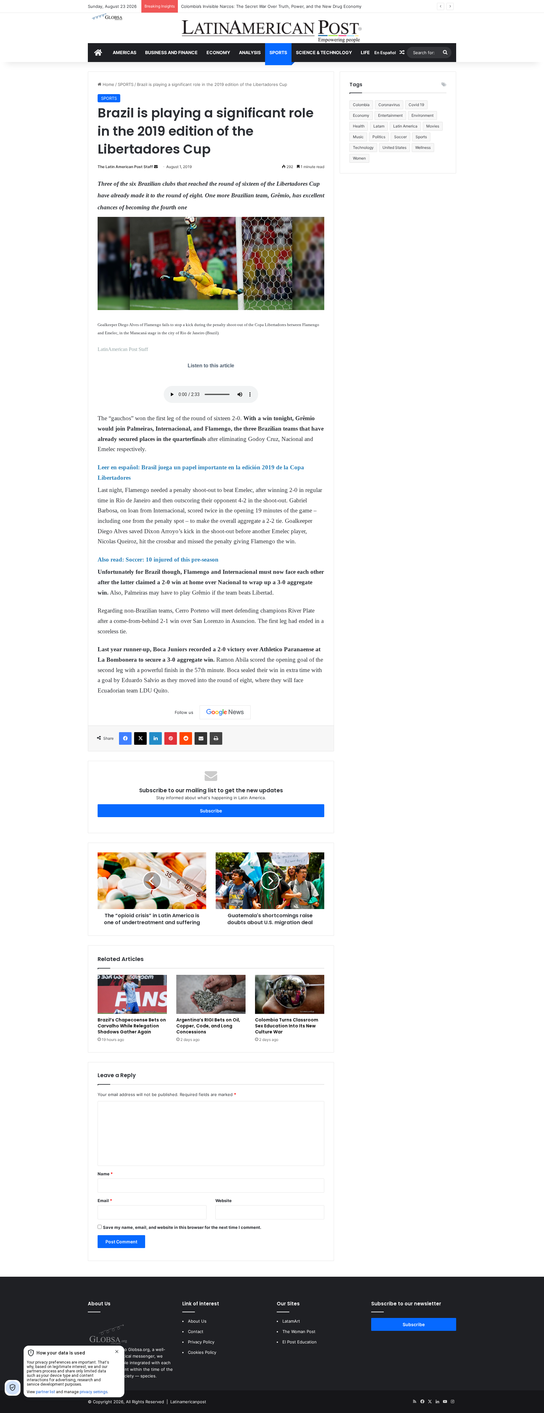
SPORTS (278, 52)
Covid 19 (416, 104)
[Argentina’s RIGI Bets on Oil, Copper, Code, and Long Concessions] (211, 994)
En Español (385, 52)
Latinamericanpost (188, 1401)
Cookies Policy (202, 1352)
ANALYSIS (250, 52)
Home (107, 84)
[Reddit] (185, 738)
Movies (432, 126)
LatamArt (291, 1321)
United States (394, 147)
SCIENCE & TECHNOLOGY (324, 52)
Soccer (400, 136)
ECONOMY (218, 52)
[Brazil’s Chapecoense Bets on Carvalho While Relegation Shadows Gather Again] (132, 994)
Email (105, 1200)
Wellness (423, 147)
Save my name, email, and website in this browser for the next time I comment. (182, 1227)
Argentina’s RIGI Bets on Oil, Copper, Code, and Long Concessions (208, 1026)
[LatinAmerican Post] (272, 28)
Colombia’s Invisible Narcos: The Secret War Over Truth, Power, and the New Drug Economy (271, 6)
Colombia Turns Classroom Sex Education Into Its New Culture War (286, 1026)
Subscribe (211, 810)
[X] (140, 738)
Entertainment (390, 115)
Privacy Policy (201, 1341)
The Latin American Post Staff (125, 166)
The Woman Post (298, 1331)
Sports (421, 136)
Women (359, 158)
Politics (378, 136)
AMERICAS (124, 52)
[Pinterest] (170, 738)
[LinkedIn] (155, 738)
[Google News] (225, 712)
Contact (195, 1331)
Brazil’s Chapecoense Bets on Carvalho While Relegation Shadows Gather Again (132, 1026)
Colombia (361, 104)
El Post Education (299, 1341)
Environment (422, 115)
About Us (197, 1321)
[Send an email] (156, 166)
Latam (378, 126)
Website (223, 1200)
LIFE (365, 52)
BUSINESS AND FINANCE (171, 52)
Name (105, 1173)
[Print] (216, 738)
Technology (363, 147)
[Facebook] (125, 738)
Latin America (405, 126)
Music (358, 136)
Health (359, 126)
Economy (361, 115)
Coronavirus (389, 104)
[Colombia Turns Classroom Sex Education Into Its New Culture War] (289, 994)
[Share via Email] (201, 738)
